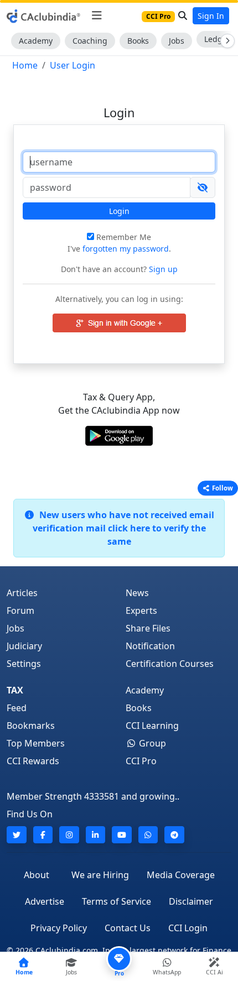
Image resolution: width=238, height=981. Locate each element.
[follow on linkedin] (96, 834)
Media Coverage (181, 875)
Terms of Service (116, 901)
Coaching (90, 40)
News (137, 593)
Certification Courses (170, 664)
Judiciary (24, 646)
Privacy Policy (58, 928)
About (36, 875)
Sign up (162, 269)
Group (151, 743)
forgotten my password (125, 248)
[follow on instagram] (69, 834)
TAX (15, 690)
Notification (150, 646)
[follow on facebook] (43, 834)
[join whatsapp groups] (148, 834)
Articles (22, 593)
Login (119, 211)
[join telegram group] (174, 834)
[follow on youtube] (122, 834)
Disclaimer (191, 901)
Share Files (148, 628)
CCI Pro (141, 761)
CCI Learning (152, 725)
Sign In (211, 16)
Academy (36, 40)
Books (138, 40)
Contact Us (128, 928)
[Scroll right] (225, 41)
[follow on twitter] (17, 834)
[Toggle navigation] (96, 15)
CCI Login (188, 928)
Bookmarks (31, 725)
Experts (141, 610)
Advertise (44, 901)
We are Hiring (100, 875)
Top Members (36, 743)
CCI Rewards (33, 761)
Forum (20, 610)
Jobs (176, 40)
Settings (24, 664)
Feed (17, 708)
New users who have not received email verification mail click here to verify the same (123, 528)
